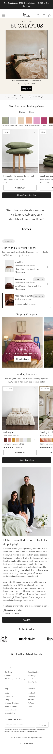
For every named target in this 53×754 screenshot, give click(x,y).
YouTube (31, 703)
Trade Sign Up (33, 672)
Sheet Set (19, 261)
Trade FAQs (32, 678)
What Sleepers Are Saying (15, 678)
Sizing (7, 699)
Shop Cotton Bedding (26, 195)
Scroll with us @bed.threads (26, 654)
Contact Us (9, 696)
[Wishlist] (44, 15)
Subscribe (42, 725)
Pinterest (31, 699)
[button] (5, 121)
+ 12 (35, 440)
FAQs (7, 693)
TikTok (30, 706)
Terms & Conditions (12, 709)
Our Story (8, 672)
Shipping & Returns (12, 703)
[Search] (38, 15)
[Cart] (49, 15)
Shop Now (26, 88)
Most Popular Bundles (24, 295)
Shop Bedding (22, 358)
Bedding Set (20, 278)
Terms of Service (14, 731)
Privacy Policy (10, 713)
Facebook (31, 693)
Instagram (31, 696)
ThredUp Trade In (11, 706)
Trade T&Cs (32, 682)
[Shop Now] (26, 56)
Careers (8, 675)
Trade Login (32, 675)
